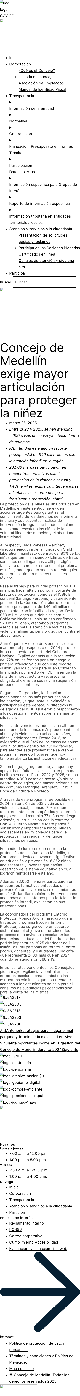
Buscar (5, 282)
